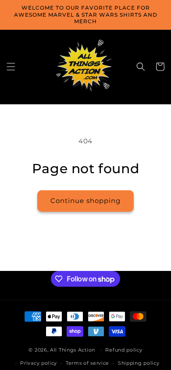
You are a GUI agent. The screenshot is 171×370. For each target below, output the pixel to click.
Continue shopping (85, 200)
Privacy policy (38, 363)
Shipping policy (139, 363)
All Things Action (72, 349)
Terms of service (87, 363)
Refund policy (123, 350)
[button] (11, 66)
